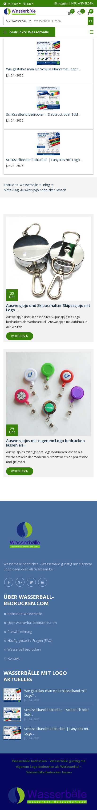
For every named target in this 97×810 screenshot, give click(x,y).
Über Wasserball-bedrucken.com (32, 622)
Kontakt (14, 658)
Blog (46, 185)
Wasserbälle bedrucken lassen (49, 772)
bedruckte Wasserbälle (21, 185)
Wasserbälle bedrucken (29, 761)
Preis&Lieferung (20, 631)
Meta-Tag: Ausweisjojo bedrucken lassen (35, 190)
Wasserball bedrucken (24, 649)
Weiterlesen (19, 336)
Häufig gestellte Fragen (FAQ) (30, 640)
